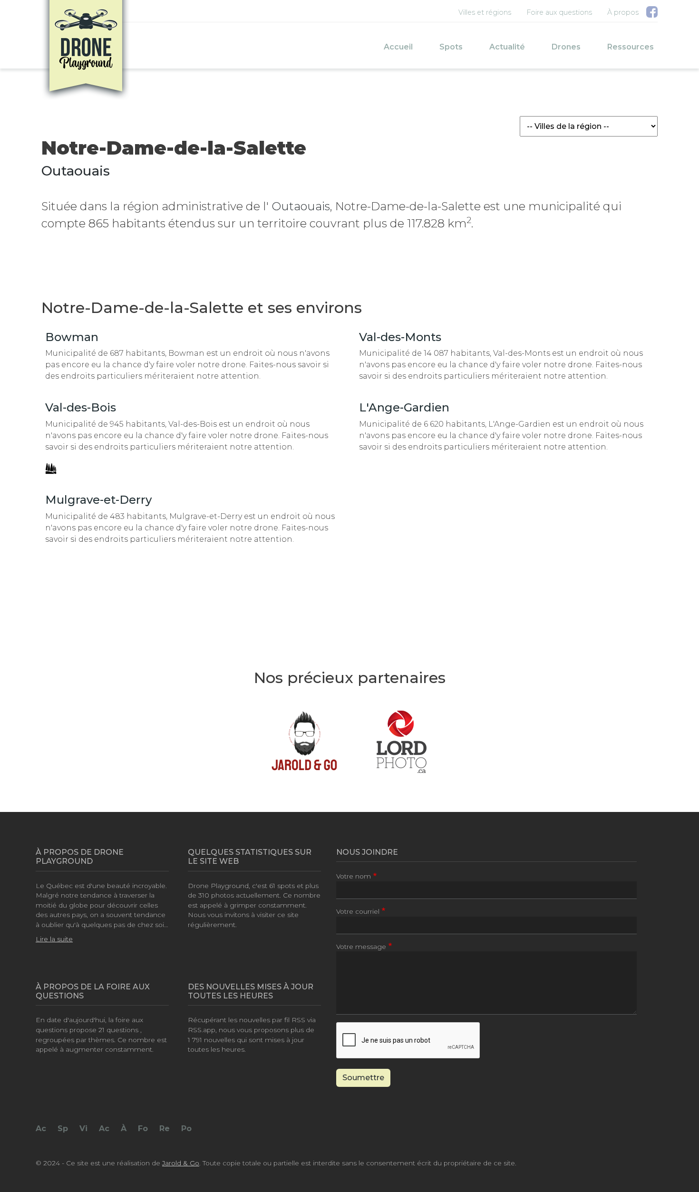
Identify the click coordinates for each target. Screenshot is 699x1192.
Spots (451, 46)
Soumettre (363, 1077)
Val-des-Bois (80, 407)
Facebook (652, 14)
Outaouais (75, 171)
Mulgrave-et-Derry (98, 500)
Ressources (630, 46)
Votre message (361, 946)
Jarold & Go (180, 1163)
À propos (623, 12)
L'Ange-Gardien (404, 407)
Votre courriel (357, 911)
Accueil (398, 46)
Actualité (507, 46)
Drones (566, 46)
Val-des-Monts (400, 337)
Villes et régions (484, 12)
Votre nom (353, 876)
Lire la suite (54, 939)
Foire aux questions (559, 12)
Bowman (71, 337)
